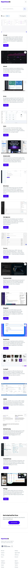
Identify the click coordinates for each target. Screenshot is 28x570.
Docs (2, 557)
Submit (2, 552)
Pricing (2, 555)
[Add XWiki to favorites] (25, 385)
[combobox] (12, 8)
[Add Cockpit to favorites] (25, 355)
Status (2, 567)
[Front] (5, 2)
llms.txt (16, 557)
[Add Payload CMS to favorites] (25, 264)
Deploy (16, 550)
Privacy (16, 567)
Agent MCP (17, 552)
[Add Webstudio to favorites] (25, 142)
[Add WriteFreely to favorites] (25, 415)
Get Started (14, 522)
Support (3, 561)
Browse (2, 550)
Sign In (16, 561)
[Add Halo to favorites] (25, 112)
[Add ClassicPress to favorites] (25, 445)
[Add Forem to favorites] (25, 234)
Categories (23, 16)
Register (16, 563)
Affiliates (3, 563)
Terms (16, 565)
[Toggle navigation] (25, 2)
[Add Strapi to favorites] (25, 21)
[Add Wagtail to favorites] (25, 294)
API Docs (17, 555)
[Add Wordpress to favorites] (25, 203)
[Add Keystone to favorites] (25, 325)
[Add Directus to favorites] (25, 172)
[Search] (24, 8)
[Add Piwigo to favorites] (25, 475)
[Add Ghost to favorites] (25, 52)
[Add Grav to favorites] (25, 82)
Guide (2, 565)
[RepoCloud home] (14, 539)
